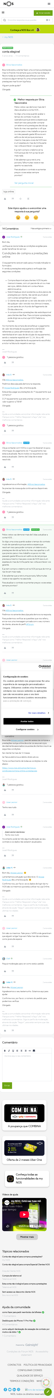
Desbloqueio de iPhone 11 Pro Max (17, 1321)
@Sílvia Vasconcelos (14, 380)
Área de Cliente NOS (11, 1271)
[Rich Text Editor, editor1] (27, 1067)
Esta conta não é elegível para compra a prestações (24, 1284)
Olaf (8, 959)
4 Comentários (9, 1324)
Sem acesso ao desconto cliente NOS (18, 1292)
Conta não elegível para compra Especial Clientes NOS (26, 1265)
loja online (8, 192)
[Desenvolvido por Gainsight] (27, 1346)
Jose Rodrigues (13, 237)
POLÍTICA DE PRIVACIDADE (38, 1365)
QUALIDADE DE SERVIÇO (30, 1376)
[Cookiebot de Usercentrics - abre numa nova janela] (39, 667)
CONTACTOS (14, 1365)
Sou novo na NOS (10, 1295)
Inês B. (9, 375)
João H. (9, 868)
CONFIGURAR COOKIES (30, 1370)
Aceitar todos (27, 721)
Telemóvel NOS (9, 1279)
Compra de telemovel (11, 1276)
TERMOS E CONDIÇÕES (22, 1381)
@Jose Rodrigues (11, 388)
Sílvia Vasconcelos (14, 65)
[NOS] (8, 4)
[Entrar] (4, 20)
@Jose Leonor (17, 740)
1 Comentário (9, 1316)
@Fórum (30, 624)
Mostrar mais (27, 1237)
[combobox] (27, 20)
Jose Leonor (11, 660)
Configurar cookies (25, 729)
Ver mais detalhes (37, 713)
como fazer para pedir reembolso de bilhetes (21, 1312)
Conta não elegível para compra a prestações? (22, 1257)
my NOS (8, 37)
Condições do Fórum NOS (20, 1352)
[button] (3, 13)
